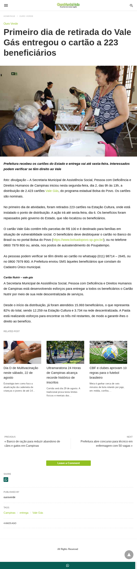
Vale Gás (52, 191)
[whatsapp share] (6, 479)
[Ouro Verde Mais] (68, 5)
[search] (131, 5)
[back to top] (129, 554)
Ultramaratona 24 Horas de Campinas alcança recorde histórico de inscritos (64, 375)
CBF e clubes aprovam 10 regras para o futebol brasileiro (108, 372)
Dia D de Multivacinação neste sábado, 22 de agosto (21, 372)
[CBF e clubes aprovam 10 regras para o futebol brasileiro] (108, 352)
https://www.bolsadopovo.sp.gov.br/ (78, 240)
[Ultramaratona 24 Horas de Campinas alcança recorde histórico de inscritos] (65, 352)
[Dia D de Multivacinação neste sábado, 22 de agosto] (22, 352)
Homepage (9, 16)
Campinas (10, 512)
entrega (24, 512)
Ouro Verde (26, 16)
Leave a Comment (68, 463)
